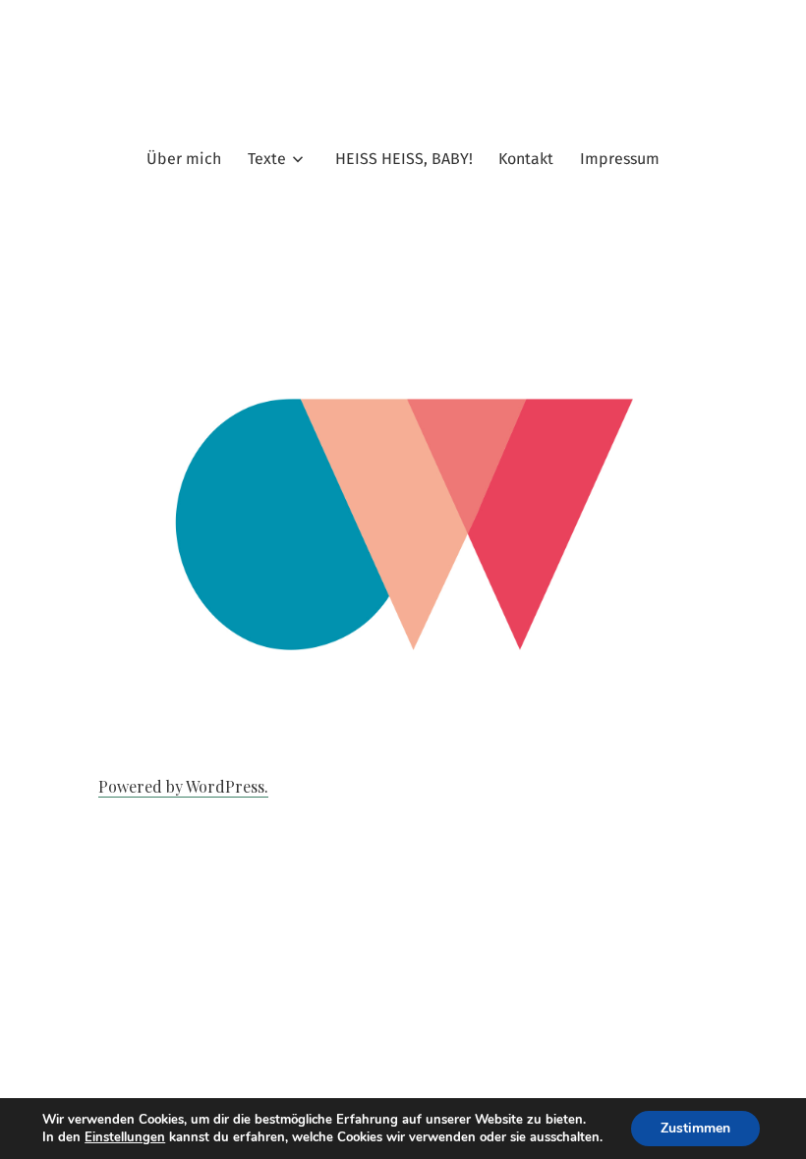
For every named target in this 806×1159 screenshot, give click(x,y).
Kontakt (525, 158)
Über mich (183, 158)
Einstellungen (125, 1137)
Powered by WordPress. (183, 786)
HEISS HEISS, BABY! (404, 158)
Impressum (620, 158)
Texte (267, 158)
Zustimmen (695, 1128)
